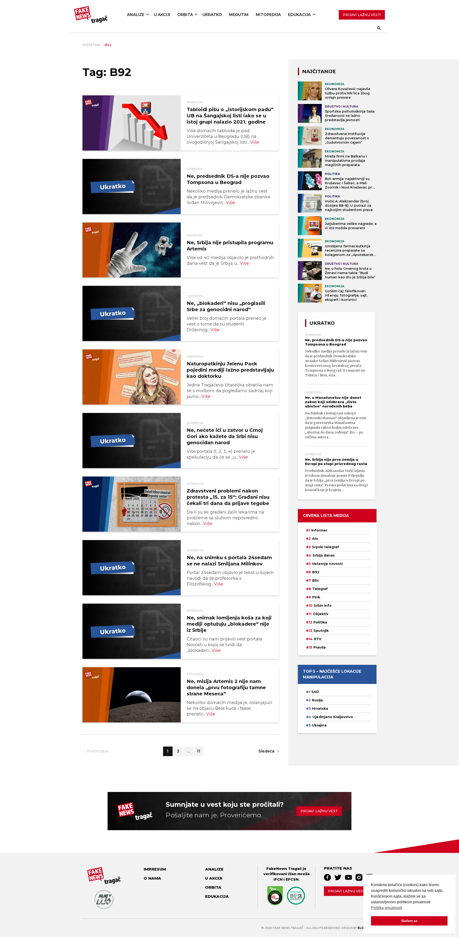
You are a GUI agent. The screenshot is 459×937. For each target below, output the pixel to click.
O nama (152, 878)
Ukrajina (319, 725)
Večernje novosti (327, 564)
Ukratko (212, 14)
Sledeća (266, 751)
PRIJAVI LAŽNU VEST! (362, 15)
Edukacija (299, 14)
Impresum (155, 869)
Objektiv (320, 614)
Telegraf (320, 589)
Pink (316, 597)
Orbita (185, 14)
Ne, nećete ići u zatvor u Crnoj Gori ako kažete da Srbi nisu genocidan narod (225, 436)
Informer (319, 530)
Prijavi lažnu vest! (347, 891)
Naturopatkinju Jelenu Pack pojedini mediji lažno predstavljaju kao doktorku (230, 370)
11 (198, 751)
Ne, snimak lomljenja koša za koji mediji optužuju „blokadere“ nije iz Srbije (229, 624)
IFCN (278, 879)
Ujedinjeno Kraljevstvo (332, 717)
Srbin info (323, 605)
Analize (135, 14)
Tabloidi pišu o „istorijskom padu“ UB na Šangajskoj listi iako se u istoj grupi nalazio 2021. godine (230, 116)
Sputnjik (321, 630)
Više (254, 142)
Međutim (239, 14)
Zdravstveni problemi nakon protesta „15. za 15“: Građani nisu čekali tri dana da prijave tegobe (228, 497)
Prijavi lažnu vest (319, 811)
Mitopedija (268, 14)
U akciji (162, 14)
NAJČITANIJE (319, 71)
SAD (315, 692)
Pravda (319, 647)
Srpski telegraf (325, 547)
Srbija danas (323, 555)
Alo (315, 538)
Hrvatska (320, 708)
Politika (320, 622)
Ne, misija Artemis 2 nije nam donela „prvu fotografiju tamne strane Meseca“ (226, 687)
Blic (315, 580)
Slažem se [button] (409, 921)
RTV (317, 639)
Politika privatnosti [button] (386, 908)
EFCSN (292, 879)
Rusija (317, 700)
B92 (315, 572)
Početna (91, 45)
